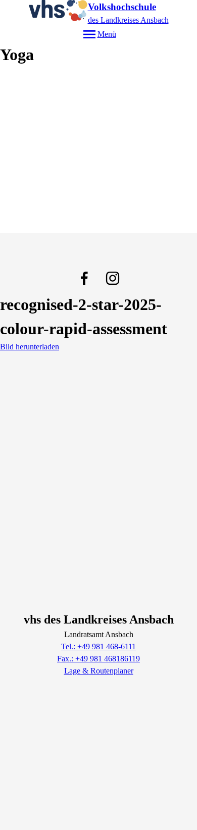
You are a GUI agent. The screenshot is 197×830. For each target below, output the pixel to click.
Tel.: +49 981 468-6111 (98, 646)
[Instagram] (112, 278)
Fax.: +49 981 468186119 (98, 658)
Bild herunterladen (29, 346)
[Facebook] (84, 278)
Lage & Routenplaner (98, 670)
